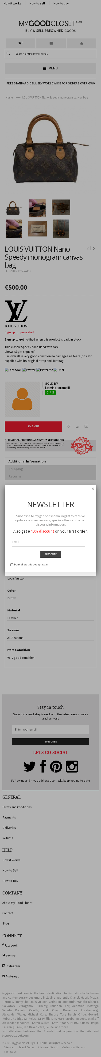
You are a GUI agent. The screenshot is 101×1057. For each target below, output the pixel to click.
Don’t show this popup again (31, 564)
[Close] (92, 488)
